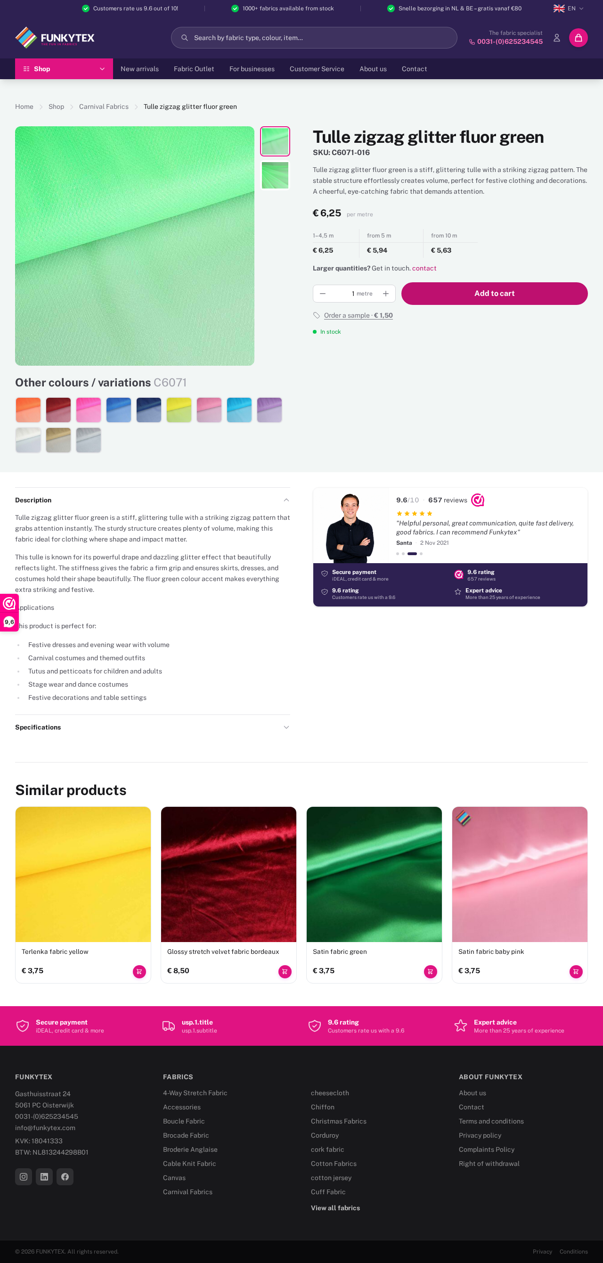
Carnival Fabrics (104, 106)
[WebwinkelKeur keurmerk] (477, 500)
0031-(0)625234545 (46, 1116)
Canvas (174, 1177)
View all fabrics (335, 1208)
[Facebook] (65, 1176)
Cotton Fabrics (334, 1163)
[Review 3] (412, 553)
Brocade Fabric (186, 1135)
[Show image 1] (275, 141)
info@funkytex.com (45, 1128)
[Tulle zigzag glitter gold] (58, 440)
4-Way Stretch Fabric (195, 1093)
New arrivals (140, 69)
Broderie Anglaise (190, 1149)
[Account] (556, 37)
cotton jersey (331, 1177)
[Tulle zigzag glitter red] (58, 410)
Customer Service (317, 69)
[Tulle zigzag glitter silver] (88, 440)
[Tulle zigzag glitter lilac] (269, 410)
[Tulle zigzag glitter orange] (28, 410)
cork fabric (327, 1149)
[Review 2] (403, 553)
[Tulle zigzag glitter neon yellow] (179, 410)
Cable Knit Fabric (189, 1163)
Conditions (574, 1251)
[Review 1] (397, 553)
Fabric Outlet (194, 69)
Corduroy (325, 1135)
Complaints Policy (486, 1149)
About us (373, 69)
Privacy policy (480, 1135)
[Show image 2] (275, 175)
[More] (385, 293)
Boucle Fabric (184, 1121)
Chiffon (322, 1107)
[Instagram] (23, 1176)
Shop (56, 106)
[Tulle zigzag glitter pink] (209, 410)
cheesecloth (330, 1093)
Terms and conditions (491, 1121)
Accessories (182, 1107)
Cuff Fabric (328, 1192)
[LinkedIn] (44, 1176)
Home (24, 106)
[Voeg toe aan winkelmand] (139, 971)
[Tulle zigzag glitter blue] (119, 410)
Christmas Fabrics (339, 1121)
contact (424, 268)
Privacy (542, 1251)
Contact (414, 69)
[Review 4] (421, 553)
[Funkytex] (55, 37)
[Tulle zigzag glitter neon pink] (88, 410)
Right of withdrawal (489, 1163)
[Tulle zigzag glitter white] (28, 440)
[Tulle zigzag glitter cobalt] (149, 410)
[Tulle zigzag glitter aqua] (239, 410)
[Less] (322, 293)
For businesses (252, 69)
